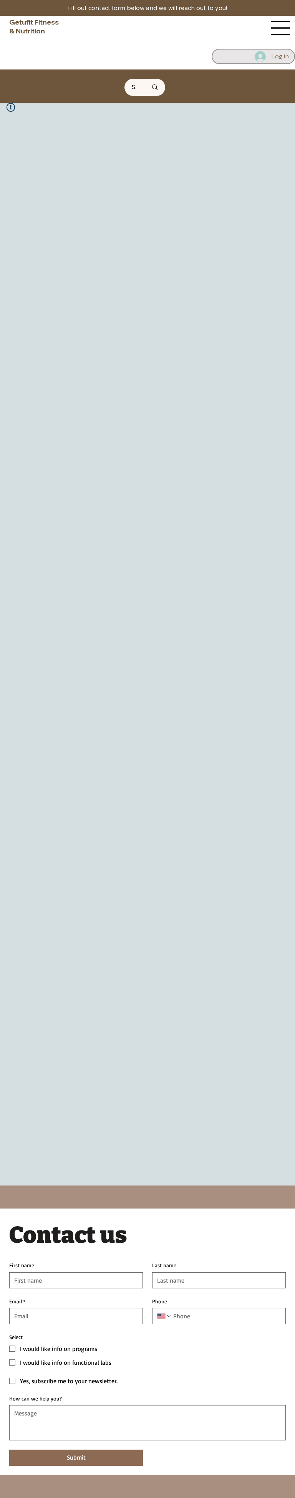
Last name (164, 1265)
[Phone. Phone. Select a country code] (164, 1316)
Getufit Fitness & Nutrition (34, 26)
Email (17, 1301)
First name (21, 1265)
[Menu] (280, 28)
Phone (159, 1301)
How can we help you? (35, 1398)
